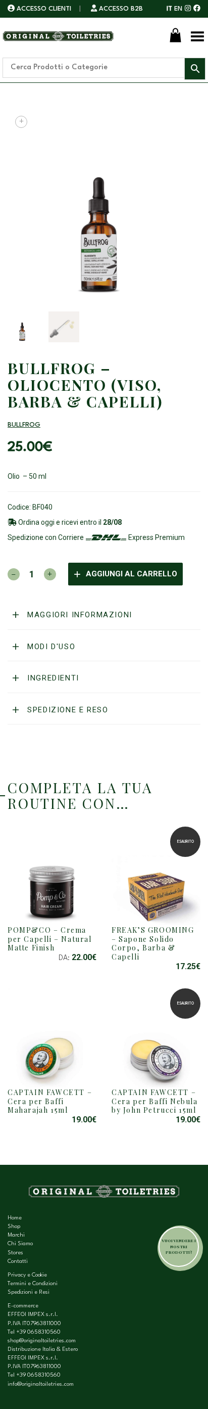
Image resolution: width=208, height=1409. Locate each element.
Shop (14, 1227)
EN (178, 9)
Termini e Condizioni (33, 1284)
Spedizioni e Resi (28, 1292)
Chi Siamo (20, 1244)
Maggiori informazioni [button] (78, 614)
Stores (15, 1253)
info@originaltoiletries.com (41, 1384)
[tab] (104, 615)
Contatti (18, 1261)
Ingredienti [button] (52, 678)
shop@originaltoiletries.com (42, 1341)
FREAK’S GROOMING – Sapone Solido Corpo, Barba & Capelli (153, 943)
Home (15, 1218)
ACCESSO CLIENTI (44, 9)
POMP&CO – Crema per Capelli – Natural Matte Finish (50, 938)
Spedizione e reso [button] (67, 709)
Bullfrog (24, 425)
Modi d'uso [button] (50, 646)
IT (169, 9)
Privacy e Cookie (27, 1275)
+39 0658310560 (38, 1332)
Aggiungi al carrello (131, 573)
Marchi (16, 1235)
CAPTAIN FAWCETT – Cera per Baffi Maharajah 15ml (50, 1101)
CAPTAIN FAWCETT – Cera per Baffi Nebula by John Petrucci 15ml (155, 1101)
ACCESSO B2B (120, 9)
